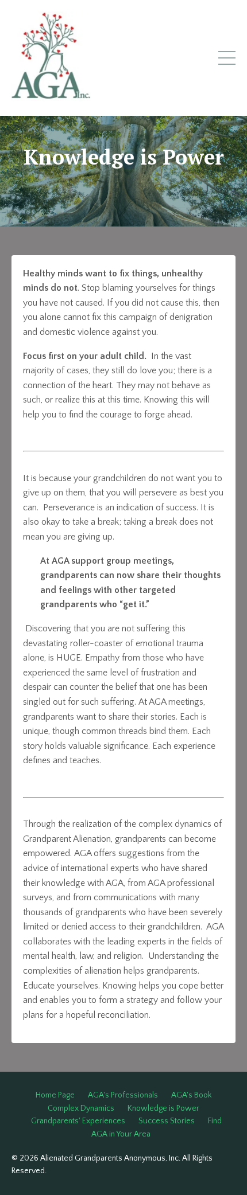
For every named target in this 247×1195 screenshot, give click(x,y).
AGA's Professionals (123, 1095)
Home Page (55, 1095)
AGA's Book (191, 1095)
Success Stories (166, 1121)
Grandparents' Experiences (78, 1121)
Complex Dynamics (81, 1108)
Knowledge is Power (163, 1108)
